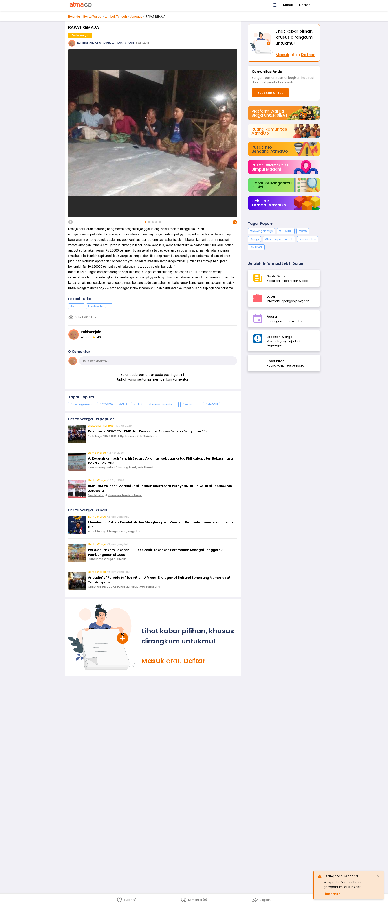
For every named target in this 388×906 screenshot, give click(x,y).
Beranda (74, 16)
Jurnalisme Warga (100, 559)
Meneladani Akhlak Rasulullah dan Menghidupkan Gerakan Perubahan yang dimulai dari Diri (160, 524)
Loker (271, 296)
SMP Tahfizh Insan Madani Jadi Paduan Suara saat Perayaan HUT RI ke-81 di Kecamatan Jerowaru (160, 488)
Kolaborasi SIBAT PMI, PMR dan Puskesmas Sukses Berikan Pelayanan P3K (148, 431)
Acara (272, 316)
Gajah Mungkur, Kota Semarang (138, 587)
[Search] (275, 5)
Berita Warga (92, 16)
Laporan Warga (280, 337)
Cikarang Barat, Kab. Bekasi (134, 467)
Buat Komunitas (270, 92)
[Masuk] (103, 637)
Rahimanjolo (86, 42)
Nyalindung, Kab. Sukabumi (138, 436)
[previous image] (70, 222)
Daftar (304, 5)
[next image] (235, 222)
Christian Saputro (100, 587)
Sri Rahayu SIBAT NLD (102, 436)
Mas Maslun (96, 495)
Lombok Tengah (116, 16)
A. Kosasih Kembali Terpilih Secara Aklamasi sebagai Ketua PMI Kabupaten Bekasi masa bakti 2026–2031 (160, 460)
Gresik (121, 559)
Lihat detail (333, 894)
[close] (378, 876)
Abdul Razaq (96, 531)
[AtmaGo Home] (80, 5)
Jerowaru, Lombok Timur (125, 495)
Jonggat (136, 16)
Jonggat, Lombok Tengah (116, 42)
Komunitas (275, 361)
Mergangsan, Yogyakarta (126, 531)
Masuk (288, 5)
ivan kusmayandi (100, 467)
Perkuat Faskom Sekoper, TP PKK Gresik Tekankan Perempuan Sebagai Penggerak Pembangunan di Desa (155, 552)
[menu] (317, 5)
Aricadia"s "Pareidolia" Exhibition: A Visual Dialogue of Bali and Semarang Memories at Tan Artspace (159, 579)
